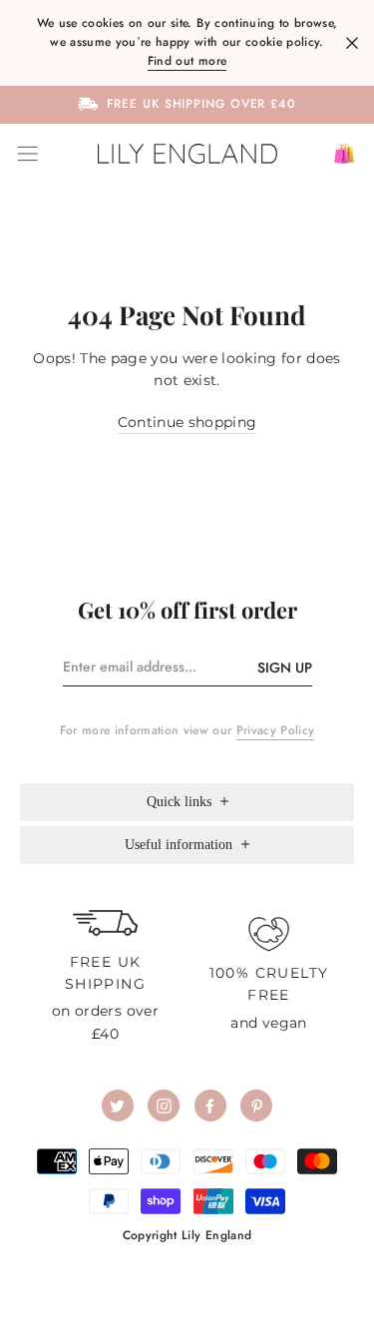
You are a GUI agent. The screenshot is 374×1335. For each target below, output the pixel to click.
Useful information (180, 844)
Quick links (181, 801)
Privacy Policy (275, 730)
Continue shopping (187, 422)
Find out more (187, 61)
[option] (187, 104)
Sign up (284, 667)
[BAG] (336, 154)
